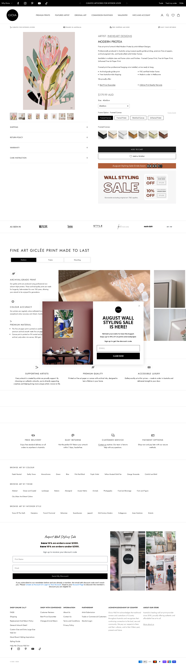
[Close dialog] (139, 306)
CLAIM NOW (118, 356)
